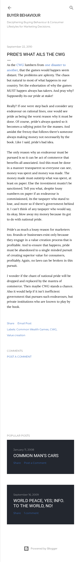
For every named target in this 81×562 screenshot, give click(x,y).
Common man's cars (36, 455)
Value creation (16, 335)
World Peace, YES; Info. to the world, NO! (38, 503)
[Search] (71, 7)
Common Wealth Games (32, 329)
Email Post (24, 323)
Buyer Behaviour (23, 15)
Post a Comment (19, 356)
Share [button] (10, 323)
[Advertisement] (40, 396)
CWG (20, 65)
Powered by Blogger (44, 548)
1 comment (31, 513)
